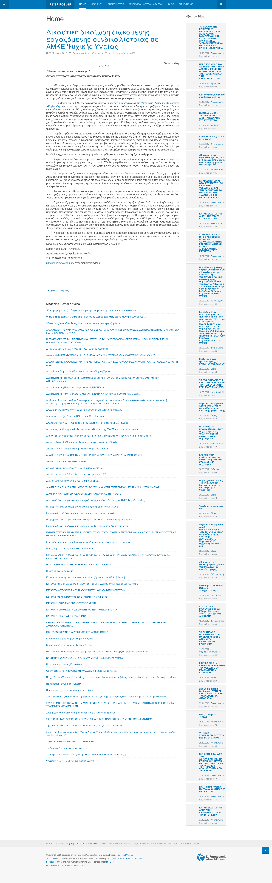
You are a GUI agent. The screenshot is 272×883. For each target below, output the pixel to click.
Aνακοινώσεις (217, 53)
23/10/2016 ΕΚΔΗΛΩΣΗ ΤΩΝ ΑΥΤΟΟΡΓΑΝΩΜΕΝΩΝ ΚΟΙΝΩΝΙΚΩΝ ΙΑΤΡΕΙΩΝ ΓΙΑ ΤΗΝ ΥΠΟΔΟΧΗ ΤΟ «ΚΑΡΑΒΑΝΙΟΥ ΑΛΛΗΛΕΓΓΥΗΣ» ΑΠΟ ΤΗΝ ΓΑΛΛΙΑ (211, 762)
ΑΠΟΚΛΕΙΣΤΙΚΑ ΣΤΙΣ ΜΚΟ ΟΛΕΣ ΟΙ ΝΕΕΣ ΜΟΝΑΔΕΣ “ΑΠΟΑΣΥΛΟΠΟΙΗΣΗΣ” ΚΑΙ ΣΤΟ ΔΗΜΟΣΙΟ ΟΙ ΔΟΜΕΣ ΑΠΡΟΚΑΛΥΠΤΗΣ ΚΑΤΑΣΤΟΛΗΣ (211, 243)
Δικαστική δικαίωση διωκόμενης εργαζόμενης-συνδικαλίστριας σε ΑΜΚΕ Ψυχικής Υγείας (102, 39)
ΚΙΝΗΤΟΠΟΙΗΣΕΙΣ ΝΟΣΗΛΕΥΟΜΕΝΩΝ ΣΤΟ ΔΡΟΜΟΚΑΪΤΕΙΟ (77, 632)
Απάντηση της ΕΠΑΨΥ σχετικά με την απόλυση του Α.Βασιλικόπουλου (84, 409)
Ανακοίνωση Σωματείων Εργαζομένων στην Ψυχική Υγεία (78, 371)
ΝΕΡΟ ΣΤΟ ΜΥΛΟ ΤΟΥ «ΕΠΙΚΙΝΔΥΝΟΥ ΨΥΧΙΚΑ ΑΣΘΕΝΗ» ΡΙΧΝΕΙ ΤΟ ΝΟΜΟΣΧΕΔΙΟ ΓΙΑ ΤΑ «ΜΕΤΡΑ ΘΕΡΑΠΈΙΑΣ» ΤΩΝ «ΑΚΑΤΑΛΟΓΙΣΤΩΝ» (211, 71)
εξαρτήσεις (216, 223)
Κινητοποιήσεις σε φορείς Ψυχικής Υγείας (69, 638)
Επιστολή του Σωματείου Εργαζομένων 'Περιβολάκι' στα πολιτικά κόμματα (88, 541)
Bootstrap (50, 861)
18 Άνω (214, 125)
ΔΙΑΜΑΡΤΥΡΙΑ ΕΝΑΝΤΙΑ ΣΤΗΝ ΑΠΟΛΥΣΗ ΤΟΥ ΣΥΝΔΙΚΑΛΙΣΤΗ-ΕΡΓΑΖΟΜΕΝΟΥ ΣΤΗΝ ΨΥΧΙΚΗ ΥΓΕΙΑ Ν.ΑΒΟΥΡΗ (103, 487)
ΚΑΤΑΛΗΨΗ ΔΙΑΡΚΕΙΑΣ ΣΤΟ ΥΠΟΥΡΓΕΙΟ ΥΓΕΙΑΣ (71, 603)
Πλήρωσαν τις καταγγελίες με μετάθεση (69, 690)
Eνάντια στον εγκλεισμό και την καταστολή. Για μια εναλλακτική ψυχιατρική (210, 459)
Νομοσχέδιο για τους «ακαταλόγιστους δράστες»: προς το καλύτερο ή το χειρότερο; (211, 485)
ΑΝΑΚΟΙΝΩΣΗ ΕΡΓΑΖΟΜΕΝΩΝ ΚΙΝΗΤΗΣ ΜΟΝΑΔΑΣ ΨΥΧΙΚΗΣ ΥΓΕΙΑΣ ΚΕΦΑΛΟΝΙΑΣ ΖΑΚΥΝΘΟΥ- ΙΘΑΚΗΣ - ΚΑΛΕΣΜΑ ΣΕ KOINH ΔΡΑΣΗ (112, 363)
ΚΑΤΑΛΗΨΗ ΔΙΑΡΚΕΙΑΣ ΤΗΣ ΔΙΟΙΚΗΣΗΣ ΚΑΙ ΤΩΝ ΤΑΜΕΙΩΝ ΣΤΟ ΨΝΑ (81, 609)
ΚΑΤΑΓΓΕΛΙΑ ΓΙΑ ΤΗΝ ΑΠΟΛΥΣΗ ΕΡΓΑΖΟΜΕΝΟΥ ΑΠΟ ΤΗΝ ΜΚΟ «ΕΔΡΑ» (210, 811)
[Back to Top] (265, 850)
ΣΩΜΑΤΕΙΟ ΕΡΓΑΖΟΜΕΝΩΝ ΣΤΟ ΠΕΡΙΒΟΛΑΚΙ (70, 741)
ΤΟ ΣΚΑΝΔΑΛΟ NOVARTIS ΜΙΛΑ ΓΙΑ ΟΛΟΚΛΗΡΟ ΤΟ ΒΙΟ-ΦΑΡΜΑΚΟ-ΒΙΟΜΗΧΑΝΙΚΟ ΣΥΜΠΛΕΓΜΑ (210, 638)
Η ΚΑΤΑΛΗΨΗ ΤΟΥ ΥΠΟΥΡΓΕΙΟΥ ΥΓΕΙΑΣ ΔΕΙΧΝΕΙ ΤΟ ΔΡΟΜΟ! (78, 564)
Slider (213, 368)
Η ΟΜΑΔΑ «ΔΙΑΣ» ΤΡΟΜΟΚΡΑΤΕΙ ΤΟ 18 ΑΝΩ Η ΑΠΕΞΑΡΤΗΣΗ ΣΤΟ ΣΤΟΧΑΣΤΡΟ (210, 117)
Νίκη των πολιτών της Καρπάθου (64, 664)
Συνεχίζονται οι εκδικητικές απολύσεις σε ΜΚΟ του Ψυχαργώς (80, 712)
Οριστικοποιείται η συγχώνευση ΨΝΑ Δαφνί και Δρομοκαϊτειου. (81, 670)
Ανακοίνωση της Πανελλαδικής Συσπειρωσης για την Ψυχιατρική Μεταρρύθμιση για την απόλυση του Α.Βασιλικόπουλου (102, 379)
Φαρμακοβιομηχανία (209, 651)
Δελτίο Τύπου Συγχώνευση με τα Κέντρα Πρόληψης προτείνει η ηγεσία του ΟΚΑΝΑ (210, 611)
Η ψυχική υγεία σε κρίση (59, 570)
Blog (171, 4)
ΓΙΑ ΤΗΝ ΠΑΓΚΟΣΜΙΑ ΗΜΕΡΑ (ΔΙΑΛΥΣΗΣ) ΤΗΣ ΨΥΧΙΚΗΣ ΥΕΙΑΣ (212, 789)
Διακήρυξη (97, 4)
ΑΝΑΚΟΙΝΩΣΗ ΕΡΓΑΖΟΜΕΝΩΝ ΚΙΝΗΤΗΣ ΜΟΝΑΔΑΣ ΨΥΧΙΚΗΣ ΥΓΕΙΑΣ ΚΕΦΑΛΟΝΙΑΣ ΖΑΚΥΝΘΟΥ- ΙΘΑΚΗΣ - (101, 355)
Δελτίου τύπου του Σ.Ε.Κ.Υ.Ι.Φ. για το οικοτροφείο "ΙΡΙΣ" (76, 474)
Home (82, 4)
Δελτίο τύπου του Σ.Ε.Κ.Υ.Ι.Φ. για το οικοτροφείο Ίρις (75, 467)
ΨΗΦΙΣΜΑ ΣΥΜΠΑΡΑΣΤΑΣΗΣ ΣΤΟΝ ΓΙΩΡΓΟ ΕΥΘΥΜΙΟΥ (211, 735)
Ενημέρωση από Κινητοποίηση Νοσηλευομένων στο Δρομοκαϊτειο (82, 513)
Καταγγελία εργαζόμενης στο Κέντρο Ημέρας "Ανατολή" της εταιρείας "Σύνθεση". (92, 583)
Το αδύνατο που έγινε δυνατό (211, 507)
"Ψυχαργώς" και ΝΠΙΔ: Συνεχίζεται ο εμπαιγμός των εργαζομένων (83, 323)
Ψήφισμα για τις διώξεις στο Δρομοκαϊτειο (70, 760)
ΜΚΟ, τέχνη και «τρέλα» (207, 715)
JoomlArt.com (126, 854)
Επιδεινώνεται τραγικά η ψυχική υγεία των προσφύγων (211, 361)
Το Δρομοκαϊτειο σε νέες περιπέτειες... (68, 747)
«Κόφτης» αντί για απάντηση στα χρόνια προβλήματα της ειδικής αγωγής (211, 566)
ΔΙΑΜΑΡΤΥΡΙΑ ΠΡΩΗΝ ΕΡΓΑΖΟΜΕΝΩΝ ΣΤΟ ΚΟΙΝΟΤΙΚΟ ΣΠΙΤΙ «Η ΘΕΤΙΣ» (84, 493)
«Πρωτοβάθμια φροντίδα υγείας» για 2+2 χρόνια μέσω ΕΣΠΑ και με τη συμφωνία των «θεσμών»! (212, 160)
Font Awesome (52, 865)
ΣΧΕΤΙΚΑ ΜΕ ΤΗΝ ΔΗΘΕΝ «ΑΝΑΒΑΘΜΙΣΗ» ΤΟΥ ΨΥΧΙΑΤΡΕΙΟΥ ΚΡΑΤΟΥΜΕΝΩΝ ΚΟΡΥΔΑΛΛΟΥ (212, 667)
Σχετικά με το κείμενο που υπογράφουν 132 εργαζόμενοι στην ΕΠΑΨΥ (85, 725)
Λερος (214, 415)
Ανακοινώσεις (116, 4)
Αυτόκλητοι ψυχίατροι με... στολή (211, 137)
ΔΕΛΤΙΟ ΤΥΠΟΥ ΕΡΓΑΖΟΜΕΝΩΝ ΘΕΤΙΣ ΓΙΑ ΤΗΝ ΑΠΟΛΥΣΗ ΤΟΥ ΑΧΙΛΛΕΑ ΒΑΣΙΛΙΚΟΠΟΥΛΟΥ (94, 455)
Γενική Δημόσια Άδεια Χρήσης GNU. (127, 858)
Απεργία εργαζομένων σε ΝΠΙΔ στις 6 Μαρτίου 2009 (75, 416)
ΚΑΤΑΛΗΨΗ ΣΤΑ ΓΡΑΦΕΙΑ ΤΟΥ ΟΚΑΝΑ (66, 616)
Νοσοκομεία (217, 169)
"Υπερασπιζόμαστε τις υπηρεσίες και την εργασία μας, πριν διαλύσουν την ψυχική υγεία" (96, 316)
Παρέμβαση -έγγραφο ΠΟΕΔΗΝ (63, 683)
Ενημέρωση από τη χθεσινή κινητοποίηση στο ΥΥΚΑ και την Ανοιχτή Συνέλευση (89, 519)
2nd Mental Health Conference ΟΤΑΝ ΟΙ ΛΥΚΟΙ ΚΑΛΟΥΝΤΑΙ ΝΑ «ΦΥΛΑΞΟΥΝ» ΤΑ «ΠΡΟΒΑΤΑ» (211, 693)
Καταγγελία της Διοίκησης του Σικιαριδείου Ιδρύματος (76, 596)
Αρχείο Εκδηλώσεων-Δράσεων (146, 4)
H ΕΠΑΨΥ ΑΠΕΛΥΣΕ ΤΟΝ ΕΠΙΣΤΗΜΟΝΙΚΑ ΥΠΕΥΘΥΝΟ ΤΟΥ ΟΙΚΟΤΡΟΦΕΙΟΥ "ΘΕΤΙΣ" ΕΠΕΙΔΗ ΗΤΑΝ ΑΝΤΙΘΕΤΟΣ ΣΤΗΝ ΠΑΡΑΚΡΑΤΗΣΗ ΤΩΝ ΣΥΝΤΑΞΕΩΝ (107, 341)
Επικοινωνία (186, 4)
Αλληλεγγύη (217, 300)
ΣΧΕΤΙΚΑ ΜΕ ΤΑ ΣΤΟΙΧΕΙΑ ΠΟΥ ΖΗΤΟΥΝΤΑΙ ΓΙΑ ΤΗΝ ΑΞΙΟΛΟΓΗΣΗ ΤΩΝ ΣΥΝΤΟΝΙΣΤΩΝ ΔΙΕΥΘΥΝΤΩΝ (99, 719)
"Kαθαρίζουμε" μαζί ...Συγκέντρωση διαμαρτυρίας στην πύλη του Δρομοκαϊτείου (91, 310)
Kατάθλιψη (216, 595)
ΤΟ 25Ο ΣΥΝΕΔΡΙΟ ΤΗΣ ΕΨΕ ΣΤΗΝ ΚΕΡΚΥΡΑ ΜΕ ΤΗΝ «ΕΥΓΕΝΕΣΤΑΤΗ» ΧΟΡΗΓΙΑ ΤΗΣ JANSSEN (212, 384)
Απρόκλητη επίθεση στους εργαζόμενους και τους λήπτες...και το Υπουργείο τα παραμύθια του (99, 435)
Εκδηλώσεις (217, 469)
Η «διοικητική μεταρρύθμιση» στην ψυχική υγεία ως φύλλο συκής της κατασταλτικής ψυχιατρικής (211, 432)
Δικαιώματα (217, 143)
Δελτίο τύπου (217, 620)
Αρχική (70, 843)
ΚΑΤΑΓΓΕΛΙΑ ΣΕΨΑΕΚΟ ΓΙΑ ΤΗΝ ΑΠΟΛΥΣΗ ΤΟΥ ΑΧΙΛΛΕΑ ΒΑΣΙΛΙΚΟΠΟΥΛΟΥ (85, 590)
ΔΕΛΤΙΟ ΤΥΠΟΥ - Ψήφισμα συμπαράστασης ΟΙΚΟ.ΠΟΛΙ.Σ (77, 448)
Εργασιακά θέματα (87, 843)
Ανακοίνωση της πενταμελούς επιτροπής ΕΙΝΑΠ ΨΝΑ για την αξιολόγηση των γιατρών (93, 393)
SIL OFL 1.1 (81, 865)
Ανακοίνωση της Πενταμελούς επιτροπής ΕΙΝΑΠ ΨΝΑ (75, 387)
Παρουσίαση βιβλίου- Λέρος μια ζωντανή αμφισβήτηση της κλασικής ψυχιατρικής (212, 407)
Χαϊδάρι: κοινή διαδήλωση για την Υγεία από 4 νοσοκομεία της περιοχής (86, 754)
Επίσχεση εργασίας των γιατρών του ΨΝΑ (69, 548)
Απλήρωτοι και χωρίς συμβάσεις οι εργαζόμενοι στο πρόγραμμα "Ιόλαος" (87, 422)
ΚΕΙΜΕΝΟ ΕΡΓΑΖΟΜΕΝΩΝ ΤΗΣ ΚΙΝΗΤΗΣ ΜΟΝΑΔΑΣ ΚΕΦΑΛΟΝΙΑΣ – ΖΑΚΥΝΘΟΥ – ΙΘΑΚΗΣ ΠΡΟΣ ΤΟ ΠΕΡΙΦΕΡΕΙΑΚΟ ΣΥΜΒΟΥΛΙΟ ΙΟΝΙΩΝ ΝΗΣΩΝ (106, 624)
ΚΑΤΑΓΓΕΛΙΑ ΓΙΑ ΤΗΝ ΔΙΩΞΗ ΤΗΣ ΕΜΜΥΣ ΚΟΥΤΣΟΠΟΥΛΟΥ (210, 216)
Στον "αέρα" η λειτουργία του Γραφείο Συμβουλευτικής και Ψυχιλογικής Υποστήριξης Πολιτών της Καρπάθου (106, 696)
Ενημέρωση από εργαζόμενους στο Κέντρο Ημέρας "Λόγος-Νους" (82, 506)
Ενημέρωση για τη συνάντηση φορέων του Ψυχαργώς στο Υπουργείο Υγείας (88, 525)
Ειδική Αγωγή (217, 574)
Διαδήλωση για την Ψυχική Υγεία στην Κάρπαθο (73, 480)
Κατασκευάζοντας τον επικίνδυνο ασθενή (211, 95)
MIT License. (111, 861)
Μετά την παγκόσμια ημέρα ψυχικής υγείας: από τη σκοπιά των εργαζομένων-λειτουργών (96, 651)
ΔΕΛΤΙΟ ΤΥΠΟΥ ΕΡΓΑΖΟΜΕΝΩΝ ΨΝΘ (66, 461)
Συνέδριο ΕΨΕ (217, 392)
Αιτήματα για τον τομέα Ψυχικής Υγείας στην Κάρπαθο (77, 348)
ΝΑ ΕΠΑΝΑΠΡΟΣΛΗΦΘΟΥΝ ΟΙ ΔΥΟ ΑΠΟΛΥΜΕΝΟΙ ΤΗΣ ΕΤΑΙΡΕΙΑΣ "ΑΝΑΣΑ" (85, 657)
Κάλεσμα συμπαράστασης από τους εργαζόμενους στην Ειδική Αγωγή (85, 577)
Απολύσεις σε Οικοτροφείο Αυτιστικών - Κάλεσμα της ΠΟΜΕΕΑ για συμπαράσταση (92, 429)
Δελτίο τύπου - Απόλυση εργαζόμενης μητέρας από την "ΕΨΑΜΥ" (82, 442)
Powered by (211, 857)
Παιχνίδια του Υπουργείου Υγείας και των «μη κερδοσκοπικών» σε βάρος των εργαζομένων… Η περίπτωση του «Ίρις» (111, 677)
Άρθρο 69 (215, 83)
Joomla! (52, 858)
